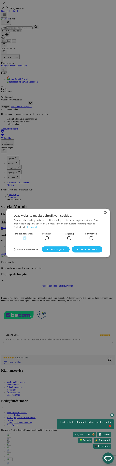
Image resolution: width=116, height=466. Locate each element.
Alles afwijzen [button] (55, 249)
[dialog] (58, 233)
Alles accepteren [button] (87, 249)
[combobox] (105, 212)
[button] (26, 249)
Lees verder (33, 227)
